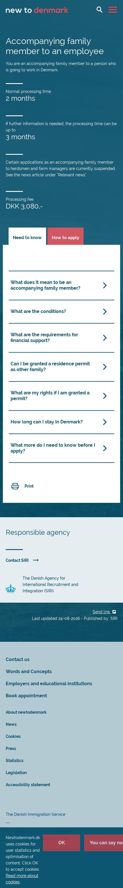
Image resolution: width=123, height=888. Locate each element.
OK (61, 842)
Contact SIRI (17, 560)
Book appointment (26, 695)
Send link (102, 612)
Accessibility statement (28, 784)
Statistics (14, 760)
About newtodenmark (26, 712)
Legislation (16, 772)
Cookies (13, 736)
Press (11, 748)
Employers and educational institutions (49, 683)
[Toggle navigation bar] (113, 9)
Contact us (17, 659)
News (11, 724)
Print (29, 486)
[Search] (99, 9)
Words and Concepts (29, 671)
